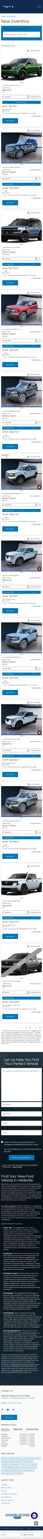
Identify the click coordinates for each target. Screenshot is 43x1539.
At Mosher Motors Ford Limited (21, 1364)
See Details (10, 121)
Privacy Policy (17, 1167)
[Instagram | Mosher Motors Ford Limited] (13, 1410)
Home (3, 16)
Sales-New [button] (5, 1429)
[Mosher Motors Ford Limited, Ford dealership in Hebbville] (9, 6)
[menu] (39, 6)
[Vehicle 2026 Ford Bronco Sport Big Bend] (21, 147)
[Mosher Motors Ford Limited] (21, 1515)
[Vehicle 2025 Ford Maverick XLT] (21, 66)
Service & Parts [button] (32, 1429)
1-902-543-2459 (15, 1403)
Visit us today (17, 1370)
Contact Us (9, 1417)
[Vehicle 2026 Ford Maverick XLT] (21, 556)
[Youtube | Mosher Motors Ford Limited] (8, 1410)
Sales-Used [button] (17, 1429)
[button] (36, 116)
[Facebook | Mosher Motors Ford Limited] (2, 1410)
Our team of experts (8, 1206)
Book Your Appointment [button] (21, 1157)
